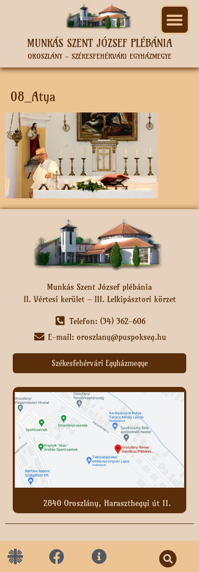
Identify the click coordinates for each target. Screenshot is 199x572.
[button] (174, 19)
